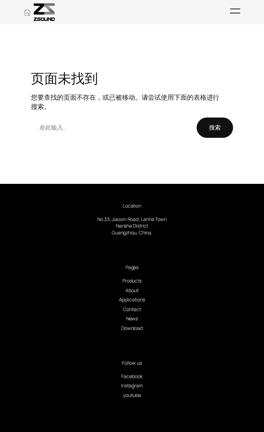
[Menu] (235, 11)
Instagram (132, 385)
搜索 (215, 127)
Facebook (131, 376)
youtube (132, 395)
